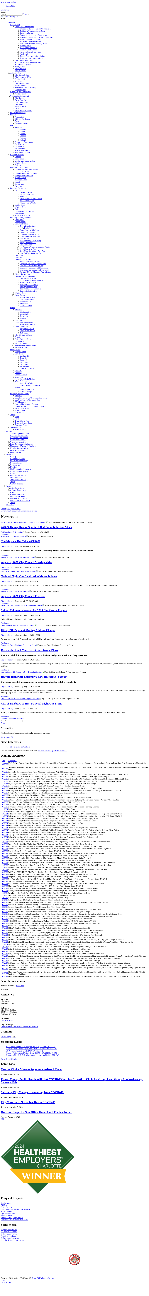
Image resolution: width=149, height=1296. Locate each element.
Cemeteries (19, 354)
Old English (24, 362)
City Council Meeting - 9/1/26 (24, 1051)
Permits (17, 182)
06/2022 (5, 879)
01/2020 (5, 942)
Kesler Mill (28, 228)
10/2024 (5, 814)
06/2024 (5, 825)
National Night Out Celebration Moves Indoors (18, 571)
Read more (5, 534)
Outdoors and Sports (17, 496)
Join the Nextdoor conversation (12, 1240)
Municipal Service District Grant (31, 266)
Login (3, 1280)
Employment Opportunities (25, 161)
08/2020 (5, 926)
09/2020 (5, 923)
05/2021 (5, 909)
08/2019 (5, 951)
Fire (11, 125)
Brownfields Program (27, 226)
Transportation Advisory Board (31, 52)
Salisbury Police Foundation (25, 345)
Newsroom (19, 104)
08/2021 (5, 902)
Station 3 (23, 134)
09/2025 (5, 788)
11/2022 (5, 867)
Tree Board (24, 54)
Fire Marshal (19, 144)
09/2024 (5, 818)
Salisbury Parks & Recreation (12, 532)
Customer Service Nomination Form (14, 1220)
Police (12, 308)
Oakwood (23, 360)
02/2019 (5, 969)
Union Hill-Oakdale (27, 368)
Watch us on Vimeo (8, 1236)
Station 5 (23, 138)
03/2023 (5, 860)
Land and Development (19, 167)
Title (3, 761)
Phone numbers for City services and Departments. (19, 1027)
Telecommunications (22, 153)
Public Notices (20, 85)
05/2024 (5, 828)
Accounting (19, 117)
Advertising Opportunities (19, 433)
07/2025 (5, 793)
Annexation (19, 220)
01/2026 (5, 779)
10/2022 (5, 870)
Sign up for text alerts (9, 1230)
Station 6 (23, 140)
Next (19, 719)
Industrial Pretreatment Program (26, 404)
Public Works (15, 350)
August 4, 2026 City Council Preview (15, 591)
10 (17, 719)
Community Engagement (19, 96)
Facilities (18, 190)
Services (23, 318)
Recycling (18, 373)
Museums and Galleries (18, 498)
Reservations (19, 213)
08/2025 (5, 791)
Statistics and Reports (27, 331)
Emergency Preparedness (24, 142)
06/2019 (5, 956)
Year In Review (20, 71)
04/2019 (5, 961)
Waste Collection (21, 381)
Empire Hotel (20, 79)
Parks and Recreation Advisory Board (33, 43)
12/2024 (5, 809)
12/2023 (5, 839)
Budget (17, 121)
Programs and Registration (24, 211)
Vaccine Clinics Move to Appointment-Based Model (31, 1069)
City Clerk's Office (22, 75)
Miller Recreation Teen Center (31, 199)
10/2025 (5, 786)
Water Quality (20, 410)
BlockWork (24, 303)
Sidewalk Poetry (26, 306)
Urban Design (20, 295)
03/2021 (5, 914)
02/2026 (5, 777)
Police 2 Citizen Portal (23, 339)
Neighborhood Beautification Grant (33, 264)
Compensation (20, 159)
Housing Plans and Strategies (30, 289)
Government (10, 23)
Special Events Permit (23, 150)
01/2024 (5, 837)
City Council (15, 25)
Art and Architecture (17, 488)
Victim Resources (21, 348)
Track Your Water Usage (19, 480)
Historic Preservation (22, 274)
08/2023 (5, 846)
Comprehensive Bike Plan (29, 230)
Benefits (18, 157)
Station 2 (23, 132)
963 (7, 747)
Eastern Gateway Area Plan (30, 236)
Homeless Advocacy (27, 324)
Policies (18, 165)
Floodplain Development (24, 176)
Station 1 (23, 129)
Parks (17, 209)
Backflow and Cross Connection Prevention (31, 398)
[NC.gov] (9, 1276)
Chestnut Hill (24, 356)
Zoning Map (19, 184)
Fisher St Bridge (26, 392)
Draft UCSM (24, 171)
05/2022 (5, 881)
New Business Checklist (19, 448)
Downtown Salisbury (18, 113)
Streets (17, 387)
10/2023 (5, 842)
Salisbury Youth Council (28, 50)
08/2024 (5, 821)
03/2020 (5, 937)
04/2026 (5, 772)
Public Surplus (15, 452)
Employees (5, 10)
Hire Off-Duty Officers (23, 335)
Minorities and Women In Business (28, 62)
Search (25, 14)
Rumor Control (20, 106)
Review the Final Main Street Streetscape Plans (18, 645)
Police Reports (6, 1207)
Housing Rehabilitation (28, 291)
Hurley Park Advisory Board (30, 41)
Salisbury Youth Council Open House (31, 1049)
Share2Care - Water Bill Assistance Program (31, 406)
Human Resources (17, 155)
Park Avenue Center (27, 201)
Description (12, 761)
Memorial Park (25, 366)
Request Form (20, 148)
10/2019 (5, 947)
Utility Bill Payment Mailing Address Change (17, 625)
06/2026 (5, 764)
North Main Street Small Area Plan (32, 251)
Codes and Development (19, 438)
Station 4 (23, 136)
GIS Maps (18, 257)
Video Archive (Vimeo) (23, 111)
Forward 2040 (25, 238)
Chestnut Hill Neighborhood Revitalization (35, 272)
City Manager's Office (23, 77)
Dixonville (23, 358)
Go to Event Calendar (9, 1059)
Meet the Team (20, 94)
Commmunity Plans (17, 459)
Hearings (18, 186)
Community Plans (21, 224)
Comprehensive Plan (17, 440)
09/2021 (5, 900)
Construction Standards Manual (26, 169)
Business (9, 431)
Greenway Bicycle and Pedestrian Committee (36, 37)
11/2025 (5, 784)
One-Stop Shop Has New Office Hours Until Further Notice (36, 1112)
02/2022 (5, 888)
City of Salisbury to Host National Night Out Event (20, 699)
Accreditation (24, 314)
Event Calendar (20, 100)
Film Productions (21, 102)
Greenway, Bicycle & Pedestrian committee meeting (32, 1055)
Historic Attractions (17, 494)
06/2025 (5, 795)
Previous (4, 719)
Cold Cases (19, 320)
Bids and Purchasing (22, 119)
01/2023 (5, 863)
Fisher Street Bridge (27, 389)
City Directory (20, 98)
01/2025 (5, 807)
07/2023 (5, 849)
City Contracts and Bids (19, 436)
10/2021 (5, 898)
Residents (9, 454)
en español (20, 986)
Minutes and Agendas (23, 64)
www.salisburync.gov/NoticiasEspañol (52, 751)
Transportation (15, 427)
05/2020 (5, 933)
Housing (13, 467)
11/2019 (5, 944)
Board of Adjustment (27, 33)
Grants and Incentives (23, 259)
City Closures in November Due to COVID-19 (28, 1102)
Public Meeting (20, 90)
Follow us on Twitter (9, 1234)
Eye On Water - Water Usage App (27, 400)
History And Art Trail (27, 297)
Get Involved (20, 205)
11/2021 (5, 895)
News (12, 473)
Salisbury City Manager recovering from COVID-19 (32, 1092)
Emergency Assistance (28, 278)
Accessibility (10, 6)
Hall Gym (23, 197)
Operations (24, 316)
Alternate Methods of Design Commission (35, 29)
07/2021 (5, 905)
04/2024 (5, 830)
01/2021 (5, 919)
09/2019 (5, 949)
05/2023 (5, 853)
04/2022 (5, 884)
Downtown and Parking (19, 461)
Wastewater (19, 413)
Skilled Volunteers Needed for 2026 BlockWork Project (21, 605)
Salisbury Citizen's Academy (25, 88)
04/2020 (5, 935)
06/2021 (5, 907)
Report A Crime (21, 343)
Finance (13, 115)
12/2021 (5, 893)
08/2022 (5, 874)
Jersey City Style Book (28, 243)
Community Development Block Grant (34, 268)
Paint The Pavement (27, 299)
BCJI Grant (24, 333)
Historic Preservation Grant (30, 262)
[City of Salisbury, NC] (10, 16)
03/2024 (5, 832)
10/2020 (5, 921)
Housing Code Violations (29, 285)
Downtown (19, 255)
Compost (18, 371)
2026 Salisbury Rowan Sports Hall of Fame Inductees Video (23, 522)
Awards (18, 108)
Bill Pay (13, 457)
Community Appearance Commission (33, 35)
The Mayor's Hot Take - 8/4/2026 (13, 536)
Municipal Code (21, 81)
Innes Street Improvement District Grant (34, 270)
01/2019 (5, 976)
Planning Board (25, 46)
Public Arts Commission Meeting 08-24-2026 (31, 1047)
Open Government (22, 83)
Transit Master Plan (22, 421)
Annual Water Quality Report (12, 1218)
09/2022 (5, 872)
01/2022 (5, 891)
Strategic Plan (20, 67)
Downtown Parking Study (29, 234)
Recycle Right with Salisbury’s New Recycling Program (21, 672)
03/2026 (5, 774)
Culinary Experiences (18, 490)
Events (12, 492)
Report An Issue (21, 375)
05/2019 (5, 958)
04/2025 (5, 800)
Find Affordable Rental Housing (31, 280)
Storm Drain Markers (27, 379)
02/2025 (5, 804)
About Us (18, 127)
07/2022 (5, 877)
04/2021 (5, 912)
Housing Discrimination (28, 287)
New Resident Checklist (19, 471)
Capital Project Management (20, 92)
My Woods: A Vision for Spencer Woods (35, 247)
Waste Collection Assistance (30, 385)
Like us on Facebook (9, 1232)
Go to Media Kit (7, 737)
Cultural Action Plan (27, 232)
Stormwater (19, 377)
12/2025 (5, 781)
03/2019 (5, 963)
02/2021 (5, 916)
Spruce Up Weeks (26, 383)
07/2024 (5, 823)
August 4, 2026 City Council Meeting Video (17, 557)
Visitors (8, 486)
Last (22, 719)
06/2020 (5, 930)
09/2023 (5, 844)
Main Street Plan (26, 245)
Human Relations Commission (31, 39)
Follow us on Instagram (10, 1238)
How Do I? (10, 505)
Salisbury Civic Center (28, 203)
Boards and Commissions (24, 27)
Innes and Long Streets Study (30, 241)
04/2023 (5, 856)
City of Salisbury (7, 546)
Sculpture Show (25, 301)
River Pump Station (22, 408)
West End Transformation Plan (31, 253)
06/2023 (5, 851)
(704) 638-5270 (6, 1020)
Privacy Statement (48, 1278)
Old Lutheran (24, 364)
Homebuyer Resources (28, 283)
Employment (5, 1203)
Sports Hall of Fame (22, 215)
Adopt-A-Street (20, 352)
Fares (17, 419)
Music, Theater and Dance (20, 501)
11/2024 (5, 811)
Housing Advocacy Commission (31, 58)
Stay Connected (16, 478)
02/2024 (5, 835)
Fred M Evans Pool (27, 194)
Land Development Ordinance (26, 173)
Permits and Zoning (17, 450)
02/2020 (5, 940)
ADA (17, 417)
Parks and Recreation (18, 188)
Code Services (20, 222)
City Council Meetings (23, 60)
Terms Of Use (37, 1278)
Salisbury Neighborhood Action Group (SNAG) (31, 1053)
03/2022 (5, 886)
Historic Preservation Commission (32, 56)
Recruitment (19, 146)
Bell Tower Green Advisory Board (32, 31)
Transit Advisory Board (23, 423)
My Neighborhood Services (20, 469)
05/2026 (5, 768)
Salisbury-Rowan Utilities (19, 394)
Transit (12, 415)
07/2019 (5, 954)
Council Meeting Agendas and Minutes (15, 1209)
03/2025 (5, 802)
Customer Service (21, 123)
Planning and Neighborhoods (21, 218)
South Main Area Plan (28, 249)
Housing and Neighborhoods (25, 276)
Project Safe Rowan (27, 329)
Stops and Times (21, 425)
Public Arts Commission (28, 48)
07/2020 (5, 928)
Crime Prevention (21, 327)
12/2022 (5, 865)
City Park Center (26, 192)
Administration (15, 73)
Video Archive (20, 69)
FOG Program (20, 402)
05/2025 (5, 797)
